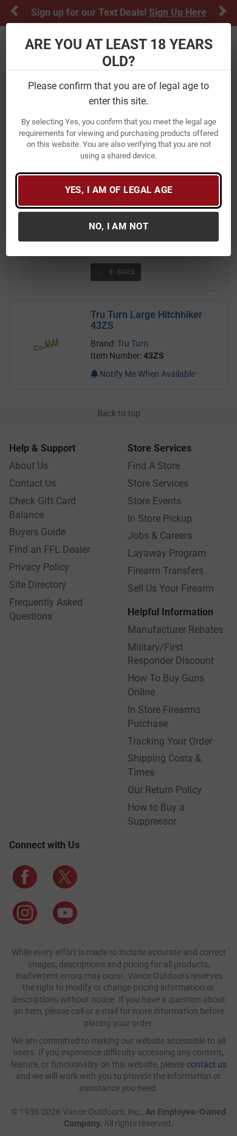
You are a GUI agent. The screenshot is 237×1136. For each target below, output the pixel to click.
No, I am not (118, 226)
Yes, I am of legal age (119, 189)
